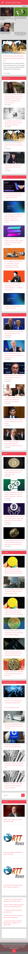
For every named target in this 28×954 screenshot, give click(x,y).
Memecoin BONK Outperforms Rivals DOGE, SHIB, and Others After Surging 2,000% (14, 592)
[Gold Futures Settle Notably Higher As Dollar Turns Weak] (14, 829)
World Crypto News (13, 3)
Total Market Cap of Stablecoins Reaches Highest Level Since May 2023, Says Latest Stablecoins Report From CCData (14, 218)
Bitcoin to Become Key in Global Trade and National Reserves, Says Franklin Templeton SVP (14, 542)
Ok (14, 951)
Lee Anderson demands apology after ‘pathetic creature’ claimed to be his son (14, 444)
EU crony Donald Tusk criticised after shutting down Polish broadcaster (14, 333)
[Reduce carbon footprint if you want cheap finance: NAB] (14, 806)
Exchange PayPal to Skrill (12, 707)
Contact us (12, 941)
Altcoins (5, 552)
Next (7, 42)
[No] (26, 948)
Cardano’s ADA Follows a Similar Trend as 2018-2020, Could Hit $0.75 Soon (14, 674)
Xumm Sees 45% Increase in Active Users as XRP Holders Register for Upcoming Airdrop (14, 612)
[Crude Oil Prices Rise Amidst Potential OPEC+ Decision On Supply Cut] (14, 862)
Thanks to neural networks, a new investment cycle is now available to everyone (13, 196)
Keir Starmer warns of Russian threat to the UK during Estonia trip (14, 145)
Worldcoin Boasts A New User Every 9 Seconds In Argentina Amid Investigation (13, 786)
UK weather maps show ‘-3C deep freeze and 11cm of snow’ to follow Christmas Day (13, 123)
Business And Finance (9, 682)
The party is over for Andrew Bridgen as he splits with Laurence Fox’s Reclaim (13, 399)
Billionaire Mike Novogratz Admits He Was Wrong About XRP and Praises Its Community (14, 571)
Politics (5, 315)
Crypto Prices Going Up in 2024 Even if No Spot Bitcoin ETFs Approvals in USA (14, 472)
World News (7, 78)
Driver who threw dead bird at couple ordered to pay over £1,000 (13, 167)
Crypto (5, 177)
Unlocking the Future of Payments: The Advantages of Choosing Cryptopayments (14, 61)
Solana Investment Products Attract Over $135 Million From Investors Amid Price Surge (13, 653)
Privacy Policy (4, 941)
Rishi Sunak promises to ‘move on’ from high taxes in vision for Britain (14, 422)
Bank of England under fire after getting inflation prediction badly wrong (14, 377)
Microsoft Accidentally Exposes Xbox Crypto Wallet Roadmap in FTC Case (14, 726)
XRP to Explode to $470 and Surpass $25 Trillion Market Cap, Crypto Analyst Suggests (14, 633)
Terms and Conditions (22, 941)
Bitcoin (5, 454)
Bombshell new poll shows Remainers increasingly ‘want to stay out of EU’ (14, 355)
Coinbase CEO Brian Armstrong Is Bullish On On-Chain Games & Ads (14, 765)
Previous (4, 42)
